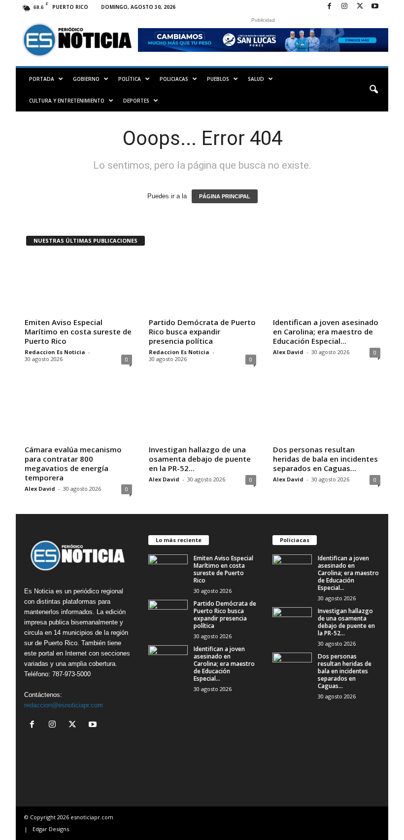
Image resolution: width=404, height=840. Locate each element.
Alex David (288, 352)
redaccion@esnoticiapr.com (63, 705)
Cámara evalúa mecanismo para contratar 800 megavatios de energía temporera (73, 463)
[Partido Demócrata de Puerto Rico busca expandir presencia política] (202, 285)
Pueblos (218, 78)
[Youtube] (375, 6)
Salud (256, 78)
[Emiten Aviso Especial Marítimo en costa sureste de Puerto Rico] (78, 285)
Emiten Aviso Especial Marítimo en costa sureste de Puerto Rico (78, 331)
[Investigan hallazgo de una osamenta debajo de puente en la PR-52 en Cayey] (202, 412)
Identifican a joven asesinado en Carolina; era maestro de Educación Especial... (325, 331)
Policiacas (174, 78)
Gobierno (86, 78)
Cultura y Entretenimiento (66, 100)
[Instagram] (344, 6)
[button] (373, 90)
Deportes (136, 100)
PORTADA (41, 78)
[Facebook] (329, 6)
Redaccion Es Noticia (55, 352)
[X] (360, 6)
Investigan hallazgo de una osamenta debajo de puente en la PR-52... (200, 458)
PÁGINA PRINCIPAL (224, 196)
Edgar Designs (51, 829)
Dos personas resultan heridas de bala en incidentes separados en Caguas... (325, 458)
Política (129, 78)
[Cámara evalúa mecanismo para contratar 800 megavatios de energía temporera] (78, 412)
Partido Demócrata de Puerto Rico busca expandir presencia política (202, 331)
